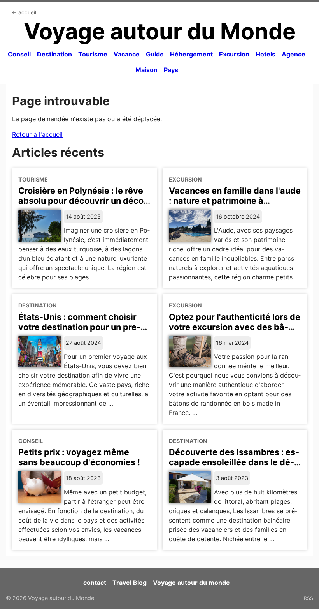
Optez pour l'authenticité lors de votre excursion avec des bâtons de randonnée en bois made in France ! (234, 332)
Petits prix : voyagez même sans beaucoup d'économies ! (79, 457)
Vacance (127, 54)
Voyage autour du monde (191, 582)
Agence (293, 54)
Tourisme (92, 54)
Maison (146, 70)
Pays (171, 70)
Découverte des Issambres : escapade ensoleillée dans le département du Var (234, 462)
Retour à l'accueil (37, 134)
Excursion (234, 54)
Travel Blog (129, 582)
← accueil (24, 12)
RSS (308, 598)
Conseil (19, 54)
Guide (155, 54)
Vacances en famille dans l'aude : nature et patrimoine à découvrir (235, 200)
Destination (54, 54)
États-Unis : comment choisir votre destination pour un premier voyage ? (79, 327)
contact (94, 582)
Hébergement (191, 54)
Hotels (265, 54)
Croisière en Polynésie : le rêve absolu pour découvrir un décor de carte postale (82, 200)
